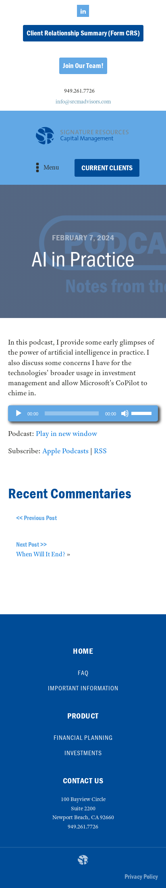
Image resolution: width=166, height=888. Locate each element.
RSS (100, 450)
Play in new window (66, 433)
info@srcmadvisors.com (83, 101)
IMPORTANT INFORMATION (83, 688)
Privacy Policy (141, 876)
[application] (83, 413)
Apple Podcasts (65, 450)
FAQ (83, 672)
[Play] (19, 413)
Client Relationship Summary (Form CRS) (83, 32)
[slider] (142, 412)
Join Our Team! (83, 65)
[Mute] (125, 413)
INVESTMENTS (83, 752)
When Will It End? (40, 554)
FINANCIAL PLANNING (83, 737)
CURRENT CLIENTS (107, 167)
